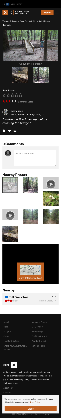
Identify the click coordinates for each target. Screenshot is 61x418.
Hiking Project (38, 331)
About (6, 322)
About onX (8, 387)
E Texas (13, 21)
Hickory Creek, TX (35, 114)
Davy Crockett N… (28, 21)
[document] (30, 404)
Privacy (46, 414)
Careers (7, 392)
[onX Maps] (10, 367)
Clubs (6, 336)
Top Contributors (11, 341)
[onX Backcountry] (12, 4)
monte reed (17, 110)
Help (5, 326)
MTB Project (37, 326)
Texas (5, 21)
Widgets (7, 331)
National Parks (38, 345)
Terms (37, 414)
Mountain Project (39, 322)
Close (30, 408)
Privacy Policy (34, 402)
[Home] (17, 12)
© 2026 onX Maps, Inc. (22, 414)
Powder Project (39, 341)
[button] (3, 130)
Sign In (47, 12)
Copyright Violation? (30, 63)
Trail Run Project (39, 336)
